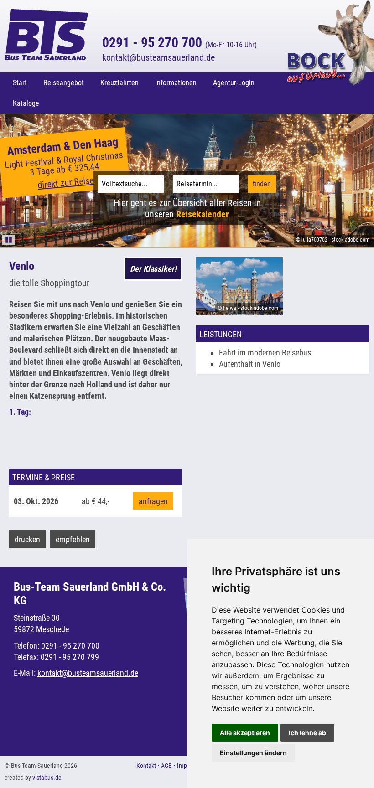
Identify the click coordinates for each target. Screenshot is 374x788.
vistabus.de (47, 777)
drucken (27, 539)
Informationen (176, 82)
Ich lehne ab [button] (307, 732)
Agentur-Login (234, 82)
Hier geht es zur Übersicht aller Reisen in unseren (187, 208)
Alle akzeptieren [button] (245, 732)
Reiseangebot (63, 82)
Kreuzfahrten (119, 82)
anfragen (153, 501)
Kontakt (146, 765)
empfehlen (73, 539)
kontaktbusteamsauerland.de (158, 57)
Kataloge (26, 103)
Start (20, 82)
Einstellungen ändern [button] (253, 753)
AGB (166, 765)
